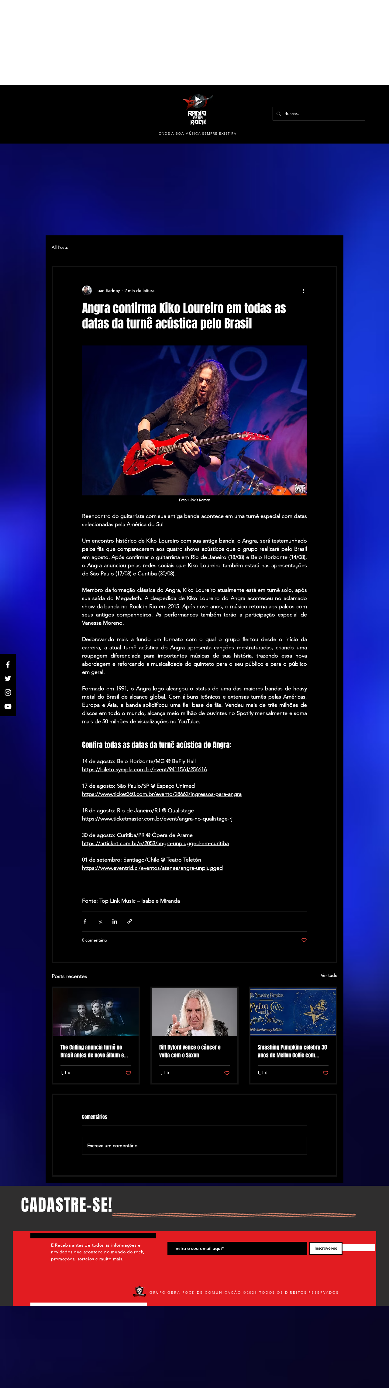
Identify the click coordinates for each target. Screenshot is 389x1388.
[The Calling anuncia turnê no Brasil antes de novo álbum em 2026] (96, 1012)
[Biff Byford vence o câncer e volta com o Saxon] (194, 1012)
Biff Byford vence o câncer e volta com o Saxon (190, 1051)
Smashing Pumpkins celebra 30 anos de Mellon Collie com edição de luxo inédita (292, 1051)
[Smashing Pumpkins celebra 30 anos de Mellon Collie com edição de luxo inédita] (293, 1012)
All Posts (60, 247)
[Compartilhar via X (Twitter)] (100, 921)
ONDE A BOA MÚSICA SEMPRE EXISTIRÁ (198, 133)
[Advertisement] (182, 42)
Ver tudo (329, 975)
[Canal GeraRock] (8, 706)
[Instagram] (8, 692)
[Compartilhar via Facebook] (85, 921)
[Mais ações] (303, 290)
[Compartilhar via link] (130, 921)
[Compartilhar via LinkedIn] (115, 921)
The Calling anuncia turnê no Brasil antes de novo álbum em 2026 (94, 1051)
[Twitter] (8, 678)
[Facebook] (8, 664)
